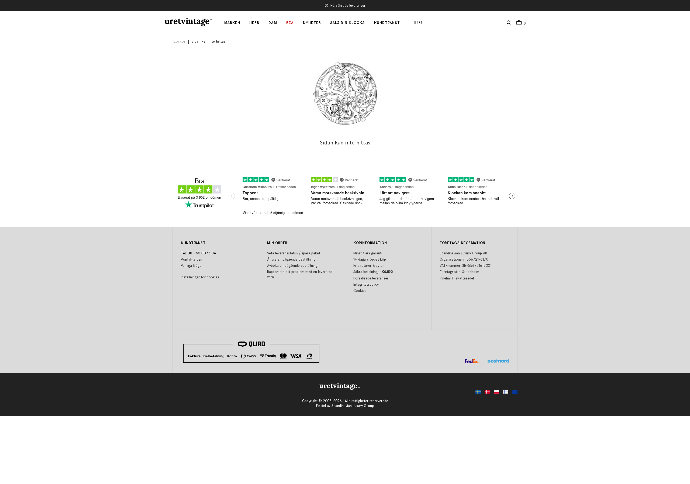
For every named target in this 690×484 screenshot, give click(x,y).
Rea (290, 23)
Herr (254, 23)
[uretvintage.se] (477, 393)
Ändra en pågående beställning (291, 259)
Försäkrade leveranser (347, 6)
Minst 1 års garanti (367, 253)
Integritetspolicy (366, 284)
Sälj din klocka (347, 23)
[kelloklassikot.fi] (504, 393)
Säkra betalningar (367, 272)
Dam (272, 23)
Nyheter (312, 23)
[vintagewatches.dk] (486, 393)
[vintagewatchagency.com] (513, 393)
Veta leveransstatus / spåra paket (293, 253)
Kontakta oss (191, 259)
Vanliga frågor (192, 266)
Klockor (178, 41)
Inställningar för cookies (200, 277)
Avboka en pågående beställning (292, 266)
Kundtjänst (387, 23)
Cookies (359, 291)
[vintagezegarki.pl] (495, 393)
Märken (232, 23)
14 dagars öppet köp (369, 259)
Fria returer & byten (368, 266)
